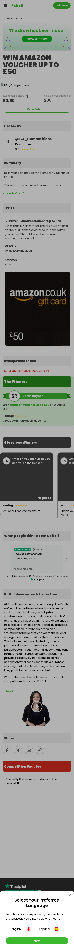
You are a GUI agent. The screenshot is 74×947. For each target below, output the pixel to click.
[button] (21, 929)
